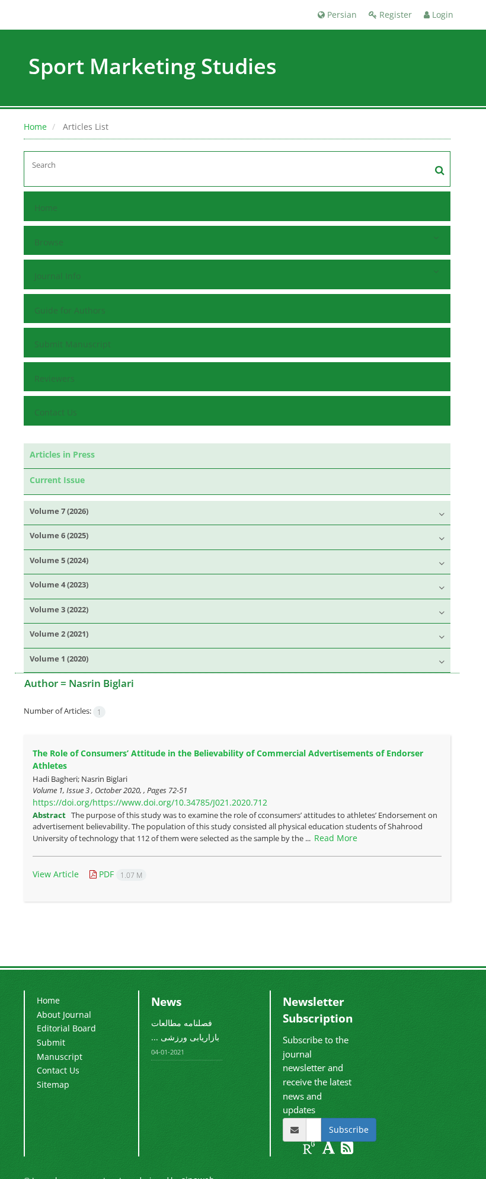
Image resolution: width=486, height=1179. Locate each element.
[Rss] (347, 1149)
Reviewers (54, 378)
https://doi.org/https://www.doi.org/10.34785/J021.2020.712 (150, 802)
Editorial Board (66, 1028)
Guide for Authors (69, 310)
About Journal (64, 1014)
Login (441, 14)
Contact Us (55, 412)
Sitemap (53, 1084)
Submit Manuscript (72, 344)
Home (35, 126)
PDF (119, 874)
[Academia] (330, 1149)
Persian (341, 14)
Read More (335, 837)
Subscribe (349, 1129)
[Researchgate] (310, 1149)
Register (394, 14)
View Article (56, 874)
